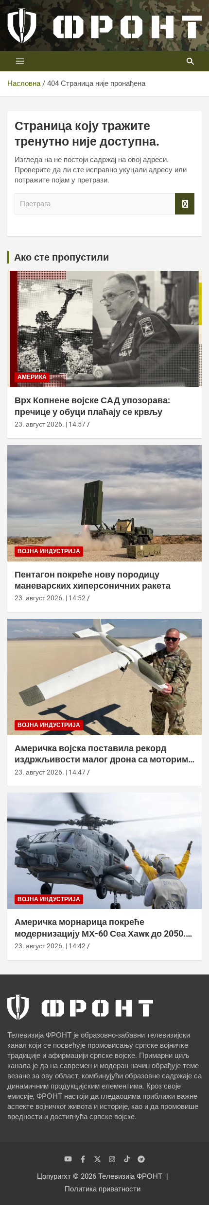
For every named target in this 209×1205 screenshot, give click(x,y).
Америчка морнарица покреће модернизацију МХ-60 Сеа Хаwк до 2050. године (100, 933)
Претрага (184, 204)
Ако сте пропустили (61, 257)
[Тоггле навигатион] (20, 61)
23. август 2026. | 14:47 (50, 772)
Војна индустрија (48, 551)
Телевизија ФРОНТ (130, 1176)
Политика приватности (102, 1189)
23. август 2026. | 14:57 (50, 424)
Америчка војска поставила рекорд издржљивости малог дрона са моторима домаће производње (104, 759)
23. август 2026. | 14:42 (50, 946)
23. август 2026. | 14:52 (50, 598)
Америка (32, 377)
